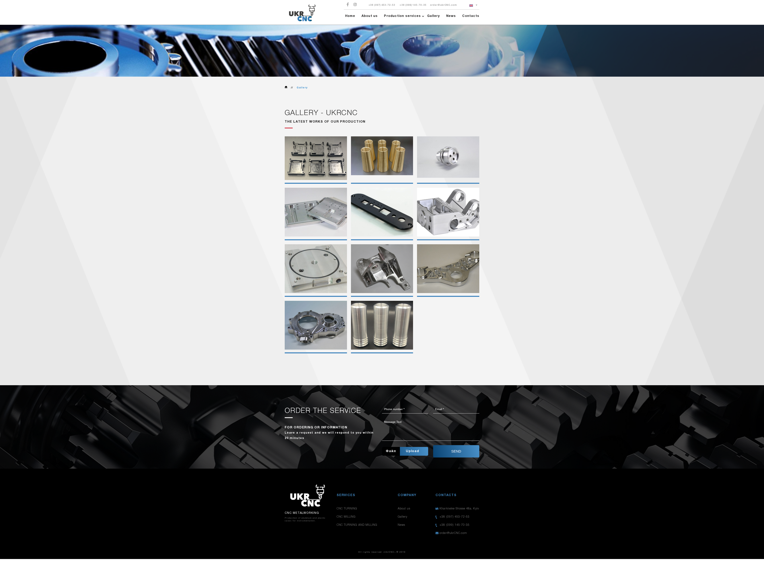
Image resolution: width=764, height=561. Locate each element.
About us (370, 16)
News (451, 16)
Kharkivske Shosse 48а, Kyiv (459, 508)
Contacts (470, 16)
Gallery (433, 16)
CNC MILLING (346, 517)
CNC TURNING (347, 508)
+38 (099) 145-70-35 (413, 5)
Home (350, 16)
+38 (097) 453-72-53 (382, 5)
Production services (402, 16)
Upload (412, 451)
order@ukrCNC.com (443, 5)
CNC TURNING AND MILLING (357, 525)
